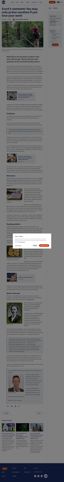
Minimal (35, 245)
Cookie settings (18, 245)
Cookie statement (21, 242)
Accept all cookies (44, 245)
